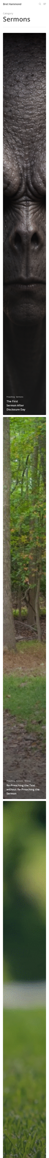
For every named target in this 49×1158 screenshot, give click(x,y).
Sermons (19, 397)
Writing (27, 781)
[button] (44, 4)
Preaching (11, 397)
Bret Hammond (12, 4)
